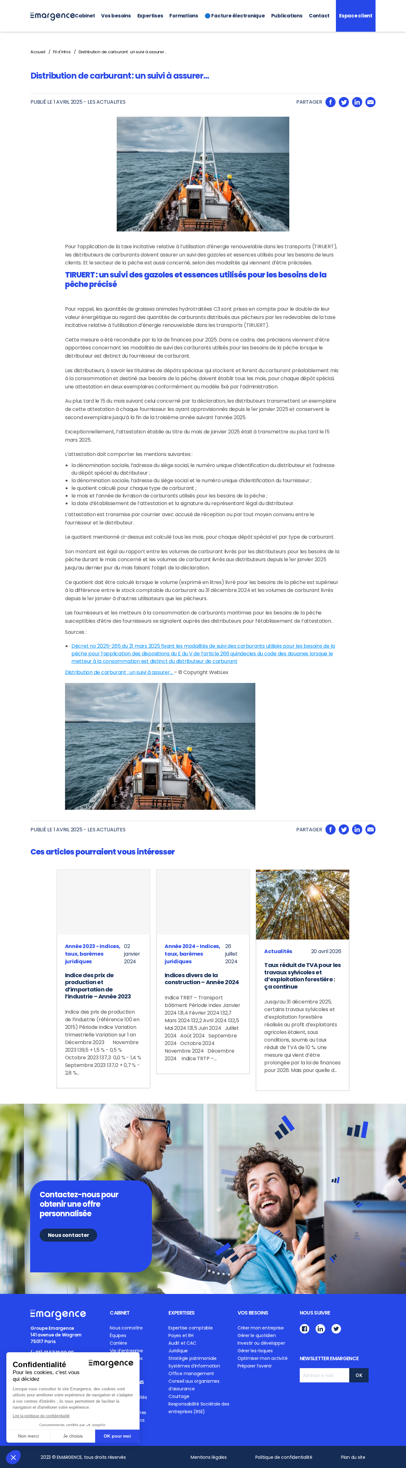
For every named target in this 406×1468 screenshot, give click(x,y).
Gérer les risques (255, 1351)
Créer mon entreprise (261, 1328)
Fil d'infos (61, 52)
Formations (183, 15)
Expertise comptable (190, 1328)
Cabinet (85, 15)
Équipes (118, 1335)
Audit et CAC (182, 1343)
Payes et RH (180, 1335)
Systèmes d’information (194, 1366)
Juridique (178, 1351)
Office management (191, 1373)
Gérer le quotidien (257, 1335)
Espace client (355, 15)
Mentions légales (208, 1457)
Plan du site (353, 1457)
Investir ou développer (261, 1343)
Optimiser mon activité (263, 1358)
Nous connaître (126, 1328)
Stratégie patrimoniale (192, 1358)
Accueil (37, 52)
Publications (287, 15)
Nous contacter (68, 1235)
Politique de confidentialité (283, 1457)
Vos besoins (116, 15)
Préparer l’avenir (255, 1366)
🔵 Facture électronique (235, 15)
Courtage (178, 1396)
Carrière (118, 1343)
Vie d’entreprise (126, 1351)
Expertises (150, 15)
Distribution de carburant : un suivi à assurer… (123, 52)
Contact (319, 15)
